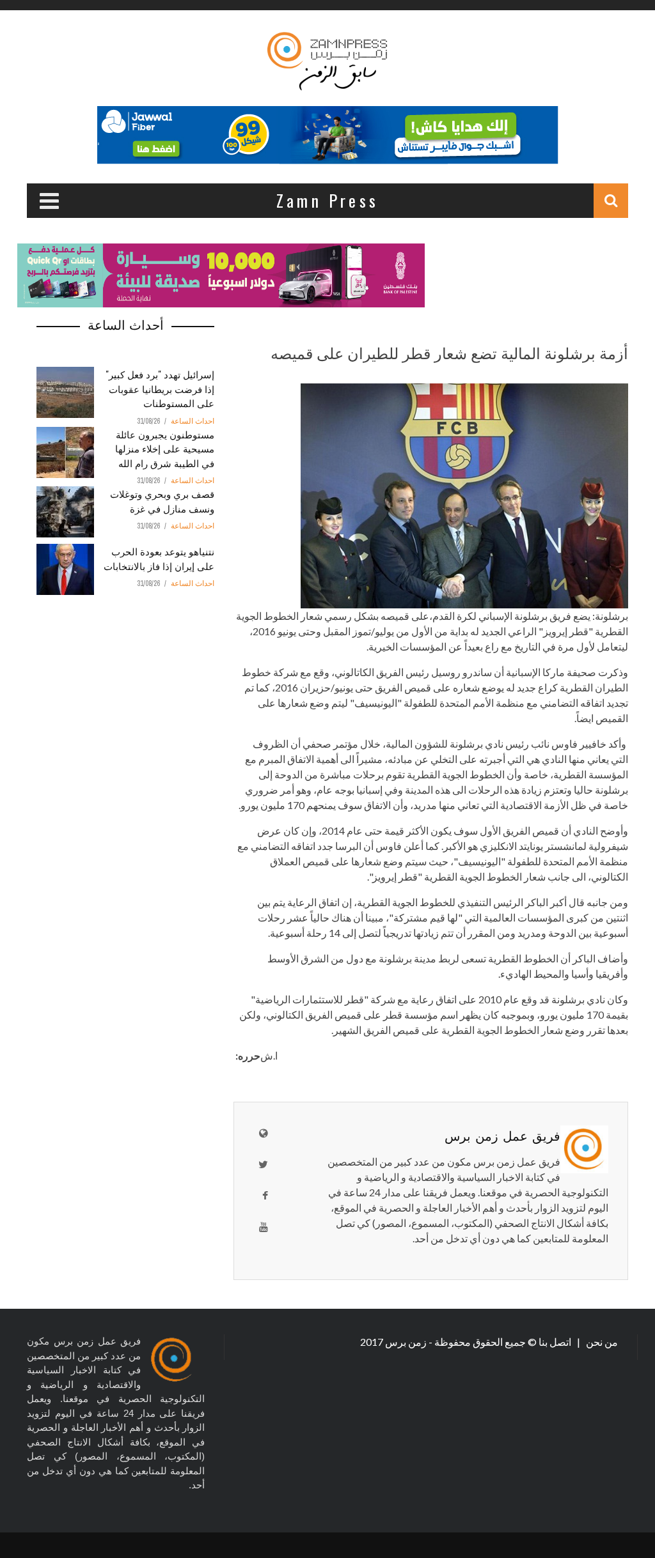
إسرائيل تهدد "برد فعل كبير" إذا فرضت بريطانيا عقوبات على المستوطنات (160, 388)
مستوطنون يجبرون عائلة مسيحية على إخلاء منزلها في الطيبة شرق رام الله (164, 448)
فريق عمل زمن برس (502, 1135)
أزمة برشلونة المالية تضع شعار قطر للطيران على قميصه (449, 352)
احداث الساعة (192, 421)
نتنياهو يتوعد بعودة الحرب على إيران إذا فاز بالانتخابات (159, 558)
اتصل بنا (556, 1342)
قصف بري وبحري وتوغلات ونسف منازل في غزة (162, 500)
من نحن (601, 1342)
